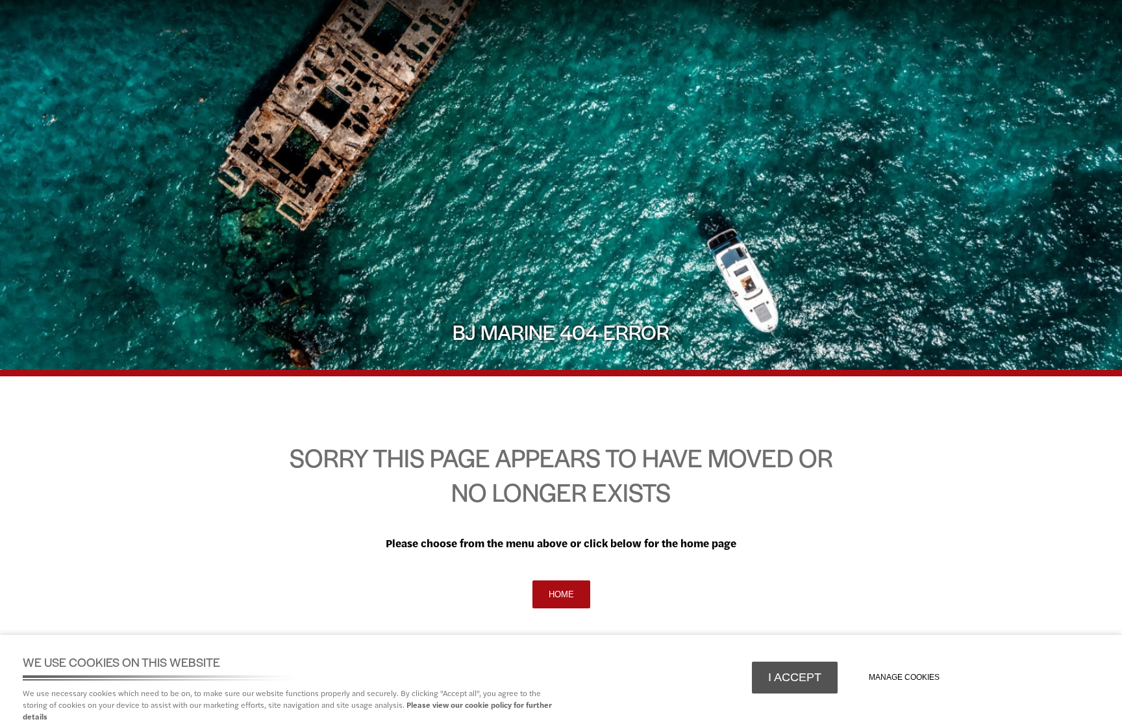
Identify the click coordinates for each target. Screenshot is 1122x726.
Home (561, 594)
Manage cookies (904, 677)
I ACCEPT (794, 677)
